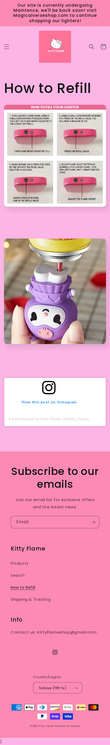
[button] (7, 47)
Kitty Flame (46, 726)
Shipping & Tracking (30, 599)
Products (20, 563)
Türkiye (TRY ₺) (52, 688)
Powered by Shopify (67, 726)
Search (18, 575)
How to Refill (23, 587)
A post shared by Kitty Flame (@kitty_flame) (49, 419)
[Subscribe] (93, 522)
